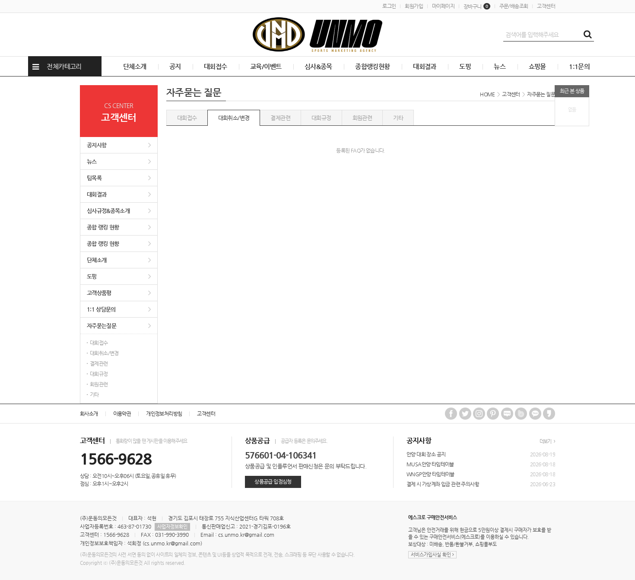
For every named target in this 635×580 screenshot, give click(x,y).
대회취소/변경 (104, 353)
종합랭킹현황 (372, 66)
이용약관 (122, 414)
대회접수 (215, 66)
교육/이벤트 (265, 66)
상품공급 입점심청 (272, 481)
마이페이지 (443, 6)
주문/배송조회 (513, 6)
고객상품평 (99, 293)
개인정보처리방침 (164, 414)
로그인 (389, 6)
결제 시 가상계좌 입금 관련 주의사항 (442, 484)
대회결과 (424, 66)
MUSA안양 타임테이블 (430, 464)
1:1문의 (579, 66)
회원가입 (414, 6)
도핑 (465, 66)
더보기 (546, 441)
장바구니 (476, 6)
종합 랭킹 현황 (103, 227)
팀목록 (94, 178)
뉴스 (499, 66)
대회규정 (99, 374)
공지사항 (96, 145)
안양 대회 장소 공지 (425, 454)
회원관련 (99, 384)
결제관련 (99, 363)
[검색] (587, 34)
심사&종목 (318, 66)
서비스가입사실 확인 (431, 555)
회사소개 (89, 414)
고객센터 (546, 6)
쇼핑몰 (537, 66)
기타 (94, 395)
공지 (175, 66)
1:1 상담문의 (101, 309)
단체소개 (134, 66)
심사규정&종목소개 (108, 210)
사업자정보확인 (172, 526)
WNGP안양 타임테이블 (430, 474)
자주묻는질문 (101, 325)
